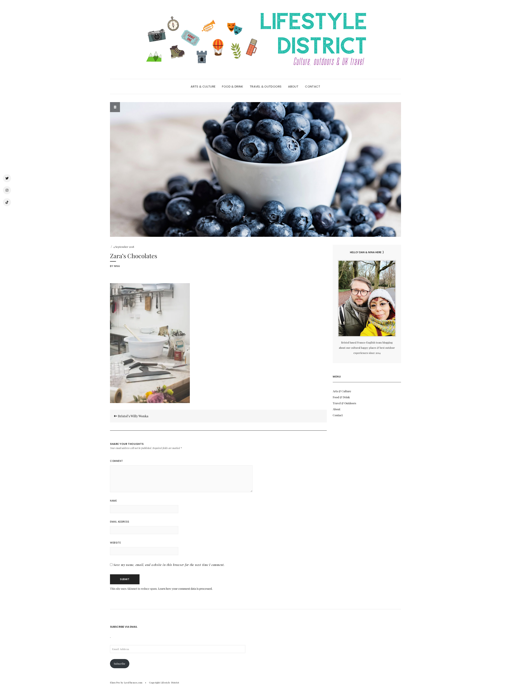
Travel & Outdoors (265, 86)
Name (113, 500)
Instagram (7, 190)
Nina (117, 266)
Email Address (119, 521)
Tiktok (7, 202)
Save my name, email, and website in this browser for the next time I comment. (169, 565)
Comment (116, 461)
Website (115, 542)
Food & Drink (232, 86)
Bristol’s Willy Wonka (132, 416)
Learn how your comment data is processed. (185, 588)
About (293, 86)
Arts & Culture (203, 86)
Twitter (7, 178)
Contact (312, 86)
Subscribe (119, 663)
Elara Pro (115, 682)
